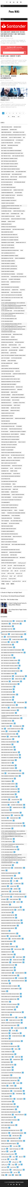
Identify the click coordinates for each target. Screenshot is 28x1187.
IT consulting (15, 347)
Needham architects (6, 402)
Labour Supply (4, 365)
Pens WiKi (14, 11)
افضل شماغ (10, 565)
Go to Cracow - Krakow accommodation (8, 77)
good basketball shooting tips (18, 276)
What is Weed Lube (5, 544)
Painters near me (5, 421)
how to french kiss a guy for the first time (12, 297)
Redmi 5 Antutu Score (19, 457)
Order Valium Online (20, 418)
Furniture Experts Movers (7, 271)
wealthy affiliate (17, 536)
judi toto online (5, 358)
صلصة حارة (3, 573)
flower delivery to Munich (7, 247)
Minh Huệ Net (14, 392)
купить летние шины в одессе (8, 562)
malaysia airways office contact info (10, 379)
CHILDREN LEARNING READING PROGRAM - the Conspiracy (11, 206)
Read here (3, 457)
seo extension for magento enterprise (10, 476)
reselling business (5, 465)
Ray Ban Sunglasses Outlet (17, 455)
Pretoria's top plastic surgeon (9, 444)
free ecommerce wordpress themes (9, 255)
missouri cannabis (5, 394)
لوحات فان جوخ (4, 578)
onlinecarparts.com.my (7, 415)
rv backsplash (4, 468)
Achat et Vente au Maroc (15, 137)
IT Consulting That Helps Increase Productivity (12, 99)
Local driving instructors (7, 376)
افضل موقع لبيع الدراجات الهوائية (19, 565)
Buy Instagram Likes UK (7, 182)
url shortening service (16, 520)
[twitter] (10, 2)
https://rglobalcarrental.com (9, 318)
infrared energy (5, 337)
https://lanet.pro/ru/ (19, 310)
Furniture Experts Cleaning (8, 263)
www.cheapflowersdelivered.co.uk (9, 557)
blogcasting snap (5, 174)
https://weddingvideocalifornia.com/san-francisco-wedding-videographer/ (11, 324)
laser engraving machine (7, 371)
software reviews (5, 494)
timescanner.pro (5, 515)
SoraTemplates (12, 1182)
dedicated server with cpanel (18, 218)
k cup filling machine (16, 358)
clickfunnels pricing (6, 211)
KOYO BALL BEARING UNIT (6, 363)
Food (21, 250)
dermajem (3, 221)
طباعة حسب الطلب (10, 573)
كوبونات (10, 575)
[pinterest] (17, 2)
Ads (24, 137)
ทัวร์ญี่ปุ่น (3, 583)
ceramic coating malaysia (7, 197)
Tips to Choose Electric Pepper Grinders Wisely (17, 610)
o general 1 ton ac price (19, 402)
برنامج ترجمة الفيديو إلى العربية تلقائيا (19, 568)
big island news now (21, 171)
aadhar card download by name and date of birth (13, 134)
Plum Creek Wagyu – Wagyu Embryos (10, 434)
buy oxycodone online (6, 184)
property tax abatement (7, 449)
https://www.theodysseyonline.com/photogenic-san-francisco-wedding (13, 329)
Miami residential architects (8, 389)
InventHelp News (13, 344)
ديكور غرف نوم (22, 570)
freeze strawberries (20, 258)
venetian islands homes (7, 526)
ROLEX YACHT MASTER (17, 465)
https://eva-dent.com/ (6, 310)
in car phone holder (6, 334)
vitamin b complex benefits (7, 531)
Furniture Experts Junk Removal (9, 268)
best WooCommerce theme (7, 171)
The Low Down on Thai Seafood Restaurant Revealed (12, 596)
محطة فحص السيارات (12, 578)
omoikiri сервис (5, 407)
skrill (14, 484)
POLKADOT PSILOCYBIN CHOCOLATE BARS (10, 436)
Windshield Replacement (15, 552)
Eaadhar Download (6, 229)
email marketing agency (7, 232)
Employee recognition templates (9, 234)
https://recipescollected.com (8, 316)
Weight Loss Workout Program (9, 541)
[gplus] (13, 2)
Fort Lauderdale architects (8, 253)
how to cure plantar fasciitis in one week (11, 295)
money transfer (5, 397)
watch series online (6, 536)
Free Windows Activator (7, 258)
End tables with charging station (9, 237)
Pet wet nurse (4, 431)
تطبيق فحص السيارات (5, 570)
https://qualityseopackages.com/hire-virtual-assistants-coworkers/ (12, 313)
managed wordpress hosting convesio (10, 381)
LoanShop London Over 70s (19, 373)
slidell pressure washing (20, 486)
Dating (18, 216)
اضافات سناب (3, 565)
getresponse (20, 274)
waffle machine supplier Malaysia (9, 533)
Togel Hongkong (15, 515)
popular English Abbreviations (8, 442)
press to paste (21, 442)
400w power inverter (6, 132)
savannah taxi (4, 470)
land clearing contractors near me (10, 368)
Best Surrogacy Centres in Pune (9, 166)
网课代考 (12, 583)
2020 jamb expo (4, 129)
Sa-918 (11, 468)
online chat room (15, 407)
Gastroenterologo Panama (8, 274)
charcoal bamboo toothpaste (8, 200)
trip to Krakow (5, 520)
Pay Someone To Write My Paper (8, 423)
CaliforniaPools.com (6, 190)
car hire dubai (18, 192)
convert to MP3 (5, 213)
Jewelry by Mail (5, 352)
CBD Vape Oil (20, 195)
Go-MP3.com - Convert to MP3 (11, 56)
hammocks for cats (15, 281)
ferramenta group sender (7, 242)
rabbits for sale (5, 455)
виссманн (22, 557)
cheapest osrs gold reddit (7, 203)
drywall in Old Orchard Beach (8, 226)
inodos (12, 337)
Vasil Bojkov (4, 523)
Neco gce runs (15, 400)
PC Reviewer (19, 426)
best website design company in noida (10, 169)
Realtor (10, 457)
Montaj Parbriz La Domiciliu (18, 397)
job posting (13, 352)
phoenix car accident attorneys (18, 431)
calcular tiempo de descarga (8, 187)
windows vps (4, 552)
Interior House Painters (7, 342)
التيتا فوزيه (9, 568)
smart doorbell (5, 491)
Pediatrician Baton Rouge (15, 428)
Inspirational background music (9, 339)
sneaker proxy (14, 491)
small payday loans (6, 489)
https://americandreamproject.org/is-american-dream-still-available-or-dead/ (13, 303)
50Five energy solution (18, 132)
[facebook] (6, 2)
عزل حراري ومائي (19, 573)
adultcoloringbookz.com (7, 140)
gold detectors (5, 276)
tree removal (17, 518)
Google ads (4, 279)
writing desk (13, 554)
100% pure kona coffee (6, 127)
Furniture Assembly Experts (8, 260)
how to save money (6, 300)
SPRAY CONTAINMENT (6, 497)
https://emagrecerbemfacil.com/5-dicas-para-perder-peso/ (12, 308)
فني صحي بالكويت (4, 575)
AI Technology (19, 140)
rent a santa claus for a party (9, 463)
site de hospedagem (6, 484)
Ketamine (3, 360)
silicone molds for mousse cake (9, 481)
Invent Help (4, 344)
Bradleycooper (22, 176)
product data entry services (8, 447)
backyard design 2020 (13, 145)
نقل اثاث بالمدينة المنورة (16, 581)
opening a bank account (7, 418)
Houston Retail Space (16, 292)
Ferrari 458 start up (21, 242)
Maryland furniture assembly (8, 384)
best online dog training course (9, 158)
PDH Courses (4, 428)
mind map (19, 389)
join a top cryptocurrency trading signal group (13, 355)
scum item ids (16, 473)
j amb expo (22, 347)
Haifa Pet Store (5, 281)
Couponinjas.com (15, 213)
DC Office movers (5, 218)
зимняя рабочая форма (7, 560)
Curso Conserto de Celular (7, 216)
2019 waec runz (17, 127)
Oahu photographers (6, 405)
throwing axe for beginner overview (16, 512)
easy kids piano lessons (18, 229)
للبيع (14, 575)
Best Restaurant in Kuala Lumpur (9, 163)
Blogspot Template (20, 1182)
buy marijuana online (19, 182)
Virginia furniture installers (8, 528)
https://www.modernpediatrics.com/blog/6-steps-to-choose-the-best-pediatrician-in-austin (13, 327)
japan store (4, 350)
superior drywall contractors (9, 507)
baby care (3, 145)
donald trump (11, 221)
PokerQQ (23, 434)
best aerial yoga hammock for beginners (11, 150)
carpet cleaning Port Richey (8, 195)
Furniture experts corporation (9, 266)
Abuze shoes (4, 137)
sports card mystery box (18, 494)
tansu (15, 510)
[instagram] (20, 2)
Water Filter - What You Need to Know (9, 599)
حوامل (12, 570)
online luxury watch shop (7, 413)
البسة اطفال (3, 568)
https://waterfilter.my (7, 321)
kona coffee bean (12, 360)
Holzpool (22, 289)
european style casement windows (9, 239)
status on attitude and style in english (11, 499)
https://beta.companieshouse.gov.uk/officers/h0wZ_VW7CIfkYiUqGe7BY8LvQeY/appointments (13, 306)
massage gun (19, 386)
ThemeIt (3, 512)
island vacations (5, 347)
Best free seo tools (6, 155)
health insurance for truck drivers (10, 287)
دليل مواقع (16, 570)
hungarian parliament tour (8, 331)
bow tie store (13, 176)
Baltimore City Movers (6, 148)
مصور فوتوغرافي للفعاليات (5, 581)
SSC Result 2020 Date (17, 497)
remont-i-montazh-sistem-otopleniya (10, 460)
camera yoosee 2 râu (18, 190)
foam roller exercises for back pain (10, 250)
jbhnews (21, 350)
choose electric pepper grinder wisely (10, 208)
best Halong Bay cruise (18, 155)
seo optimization (5, 478)
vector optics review (14, 523)
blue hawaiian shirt (17, 174)
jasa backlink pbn (13, 350)
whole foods (4, 547)
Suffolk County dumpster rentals (9, 505)
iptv (20, 344)
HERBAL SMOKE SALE (5, 289)
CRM (22, 213)
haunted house (5, 284)
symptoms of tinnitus (6, 510)
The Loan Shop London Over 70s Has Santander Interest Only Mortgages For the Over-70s (13, 34)
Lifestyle (17, 371)
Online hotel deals (14, 410)
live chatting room (6, 373)
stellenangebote (5, 502)
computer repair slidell (19, 211)
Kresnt (16, 363)
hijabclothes (15, 289)
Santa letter (18, 468)
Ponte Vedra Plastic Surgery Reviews (10, 439)
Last (18, 116)
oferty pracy (17, 405)
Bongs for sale (5, 176)
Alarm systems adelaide (7, 142)
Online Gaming (5, 410)
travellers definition (6, 518)
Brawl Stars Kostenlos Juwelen (9, 179)
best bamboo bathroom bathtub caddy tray (12, 153)
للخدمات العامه (19, 575)
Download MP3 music (6, 224)
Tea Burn (21, 510)
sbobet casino (13, 470)
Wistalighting (5, 554)
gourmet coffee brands (14, 279)
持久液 (7, 583)
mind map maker (5, 392)
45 (8, 116)
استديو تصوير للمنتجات (22, 562)
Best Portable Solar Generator (9, 161)
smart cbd (15, 489)
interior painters (19, 342)
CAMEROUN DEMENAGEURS (7, 192)
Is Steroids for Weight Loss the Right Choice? (11, 592)
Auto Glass (17, 142)
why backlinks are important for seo (10, 549)
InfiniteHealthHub (17, 334)
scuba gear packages (6, 473)
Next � (13, 116)
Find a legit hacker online (7, 245)
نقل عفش (24, 581)
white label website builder (18, 544)
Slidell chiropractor (6, 486)
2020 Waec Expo (13, 129)
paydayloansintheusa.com (7, 426)
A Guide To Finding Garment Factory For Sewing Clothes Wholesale (17, 604)
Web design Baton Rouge (7, 539)
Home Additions (5, 292)
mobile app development (18, 394)
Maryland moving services (7, 386)
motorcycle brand (5, 400)
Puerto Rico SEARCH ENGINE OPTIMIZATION (11, 452)
